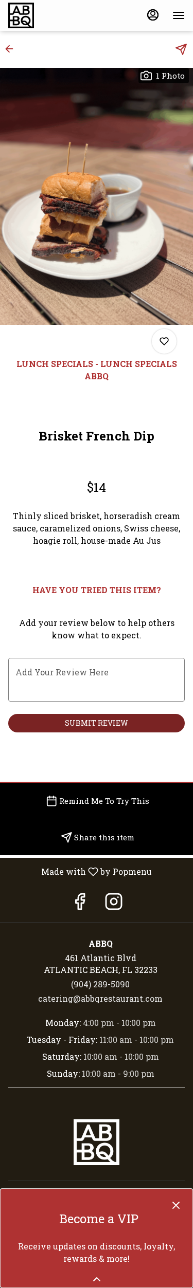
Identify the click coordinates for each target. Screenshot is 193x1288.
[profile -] (153, 15)
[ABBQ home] (54, 15)
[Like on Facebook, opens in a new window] (80, 904)
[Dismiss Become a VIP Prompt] (176, 1205)
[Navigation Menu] (178, 15)
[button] (12, 49)
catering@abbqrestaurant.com (100, 998)
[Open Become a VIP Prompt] (97, 1279)
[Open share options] (181, 49)
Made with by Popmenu (80, 871)
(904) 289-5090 (100, 984)
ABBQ (96, 1142)
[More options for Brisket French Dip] (164, 341)
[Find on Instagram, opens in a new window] (113, 904)
